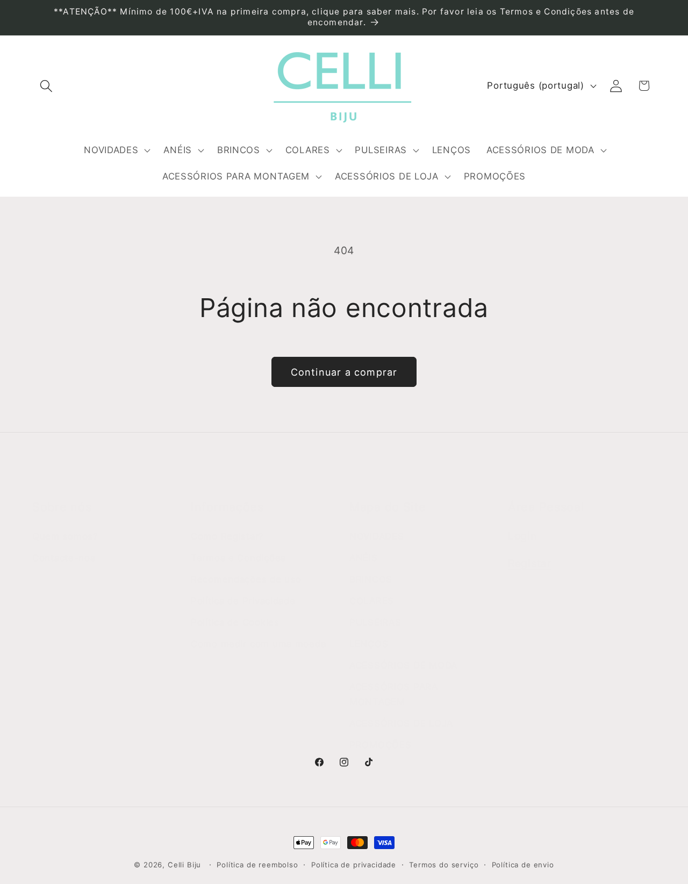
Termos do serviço (443, 864)
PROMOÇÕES (380, 744)
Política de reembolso (257, 864)
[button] (46, 85)
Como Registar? (227, 536)
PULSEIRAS (375, 622)
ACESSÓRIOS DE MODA (403, 665)
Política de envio (523, 864)
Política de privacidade (353, 864)
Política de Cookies (235, 622)
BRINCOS (370, 579)
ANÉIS (363, 557)
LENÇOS (368, 643)
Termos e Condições (238, 557)
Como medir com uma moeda (258, 643)
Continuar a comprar (344, 372)
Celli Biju (184, 864)
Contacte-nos (64, 557)
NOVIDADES (376, 536)
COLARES (371, 600)
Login (522, 535)
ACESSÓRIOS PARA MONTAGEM (393, 694)
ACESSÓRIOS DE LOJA (401, 723)
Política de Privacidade (243, 600)
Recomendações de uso (246, 579)
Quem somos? (65, 536)
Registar (529, 563)
